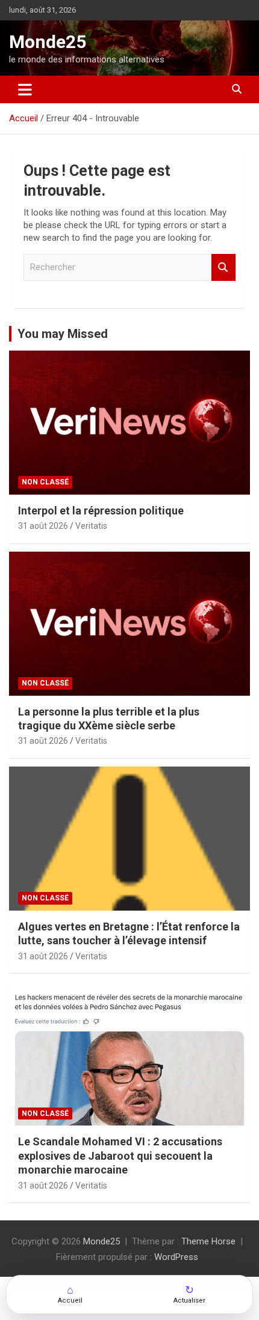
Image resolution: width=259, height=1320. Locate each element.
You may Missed (62, 334)
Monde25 (47, 41)
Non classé (45, 482)
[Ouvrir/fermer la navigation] (25, 89)
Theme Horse (208, 1241)
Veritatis (91, 526)
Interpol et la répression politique (101, 510)
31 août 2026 (43, 526)
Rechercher (223, 267)
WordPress (176, 1257)
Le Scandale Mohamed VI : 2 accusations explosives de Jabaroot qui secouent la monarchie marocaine (120, 1155)
